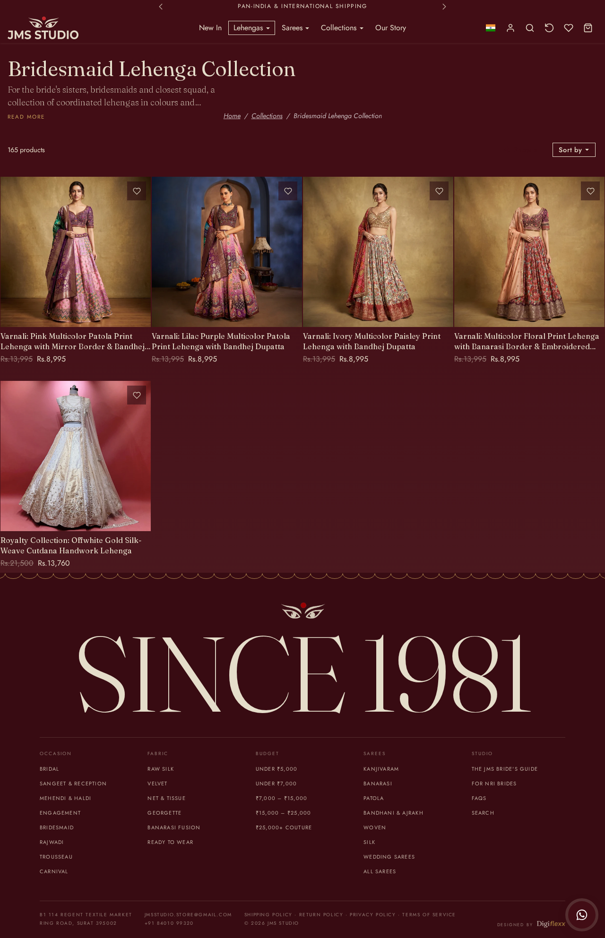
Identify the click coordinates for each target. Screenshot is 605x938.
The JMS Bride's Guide (505, 769)
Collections (267, 115)
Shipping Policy (268, 914)
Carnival (54, 871)
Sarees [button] (293, 27)
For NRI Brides (494, 783)
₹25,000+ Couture (284, 827)
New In (210, 27)
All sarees (379, 871)
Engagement (60, 813)
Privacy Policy (373, 914)
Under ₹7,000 (276, 783)
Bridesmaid (57, 827)
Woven (374, 827)
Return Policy (321, 914)
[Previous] (9, 251)
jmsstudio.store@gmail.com (188, 914)
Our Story (390, 27)
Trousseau (56, 857)
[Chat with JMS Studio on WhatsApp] (582, 915)
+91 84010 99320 (169, 923)
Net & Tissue (166, 798)
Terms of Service (429, 914)
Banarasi (377, 783)
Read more (26, 116)
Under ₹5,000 (277, 769)
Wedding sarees (389, 857)
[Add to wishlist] (136, 190)
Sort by (571, 150)
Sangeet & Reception (73, 783)
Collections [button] (340, 27)
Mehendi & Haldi (65, 798)
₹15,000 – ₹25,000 (283, 813)
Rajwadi (52, 842)
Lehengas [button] (249, 27)
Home (232, 115)
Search (483, 813)
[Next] (141, 251)
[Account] (510, 28)
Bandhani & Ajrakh (393, 813)
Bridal (49, 769)
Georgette (164, 813)
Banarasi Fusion (173, 827)
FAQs (479, 798)
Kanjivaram (381, 769)
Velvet (157, 783)
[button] (490, 28)
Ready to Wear (170, 842)
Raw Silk (160, 769)
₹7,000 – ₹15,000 (281, 798)
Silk (369, 842)
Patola (373, 798)
